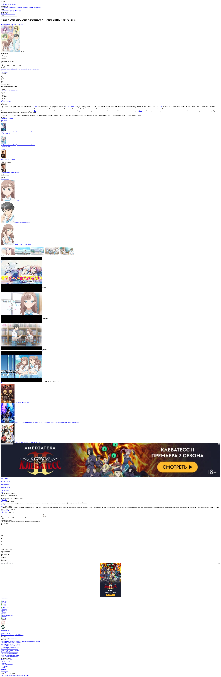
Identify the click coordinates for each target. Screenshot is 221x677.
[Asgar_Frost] (5, 607)
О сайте (3, 14)
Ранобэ (14, 4)
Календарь (18, 10)
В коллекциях (5, 631)
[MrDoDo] (4, 610)
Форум (3, 7)
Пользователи (37, 7)
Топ (6, 4)
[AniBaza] (3, 628)
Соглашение (4, 675)
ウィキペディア (5, 661)
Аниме (3, 4)
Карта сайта (25, 675)
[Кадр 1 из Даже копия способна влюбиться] (8, 254)
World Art (3, 669)
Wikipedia (3, 663)
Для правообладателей (15, 675)
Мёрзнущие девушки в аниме (9, 638)
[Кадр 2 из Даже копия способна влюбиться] (22, 254)
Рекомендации (5, 10)
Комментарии (5, 491)
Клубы (7, 7)
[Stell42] (3, 604)
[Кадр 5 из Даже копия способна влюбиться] (66, 254)
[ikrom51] (4, 613)
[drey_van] (4, 618)
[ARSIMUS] (4, 602)
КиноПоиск (4, 671)
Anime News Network (7, 664)
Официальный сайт (6, 659)
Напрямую (4, 120)
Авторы (3, 149)
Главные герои (5, 179)
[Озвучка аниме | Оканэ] (3, 624)
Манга (10, 4)
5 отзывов (4, 90)
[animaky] (4, 616)
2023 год (7, 133)
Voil (2, 100)
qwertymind (4, 512)
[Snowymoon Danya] (7, 615)
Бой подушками (5, 633)
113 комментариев (12, 90)
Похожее (3, 383)
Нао (36, 106)
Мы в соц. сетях (10, 14)
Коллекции (12, 7)
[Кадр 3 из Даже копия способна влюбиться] (37, 254)
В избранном (4, 598)
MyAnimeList (4, 666)
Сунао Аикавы (69, 106)
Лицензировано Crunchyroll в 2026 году (12, 635)
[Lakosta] (3, 605)
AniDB (3, 667)
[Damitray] (4, 609)
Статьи (31, 7)
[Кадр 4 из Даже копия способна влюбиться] (52, 254)
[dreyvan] (3, 601)
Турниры (12, 10)
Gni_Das (3, 501)
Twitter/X (3, 672)
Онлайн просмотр (6, 101)
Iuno (2, 506)
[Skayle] (3, 612)
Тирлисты (19, 7)
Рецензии (26, 7)
